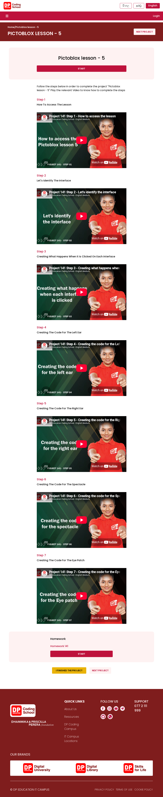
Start (81, 68)
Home (11, 27)
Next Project (144, 31)
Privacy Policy (104, 789)
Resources (71, 717)
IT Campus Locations (71, 738)
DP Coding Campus (71, 726)
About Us (70, 709)
